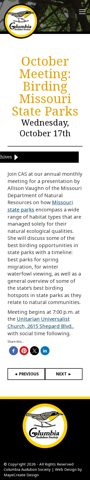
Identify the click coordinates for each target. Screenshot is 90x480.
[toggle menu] (82, 12)
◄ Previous (26, 374)
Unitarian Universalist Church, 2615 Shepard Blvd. (40, 322)
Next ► (64, 374)
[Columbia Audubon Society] (21, 21)
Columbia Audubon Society (27, 469)
